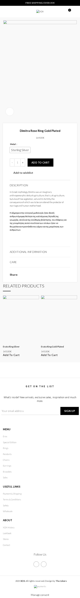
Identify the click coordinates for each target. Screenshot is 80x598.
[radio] (20, 150)
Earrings (7, 465)
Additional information (28, 251)
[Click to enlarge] (10, 111)
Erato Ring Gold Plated (52, 346)
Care (13, 262)
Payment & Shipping (12, 493)
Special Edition (10, 442)
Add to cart (40, 162)
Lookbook (7, 533)
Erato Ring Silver (11, 346)
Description (19, 185)
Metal (13, 144)
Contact (6, 545)
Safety (6, 505)
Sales (5, 477)
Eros (5, 436)
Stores (6, 539)
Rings (5, 448)
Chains (6, 460)
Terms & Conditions (12, 499)
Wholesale (7, 511)
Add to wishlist (23, 172)
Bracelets (7, 471)
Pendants (7, 454)
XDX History (8, 527)
